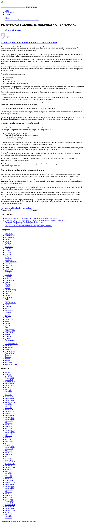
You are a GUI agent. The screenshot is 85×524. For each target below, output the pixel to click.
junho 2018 (8, 516)
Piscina (7, 325)
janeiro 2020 (9, 480)
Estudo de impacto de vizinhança (16, 83)
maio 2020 (8, 475)
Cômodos (8, 254)
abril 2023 (8, 428)
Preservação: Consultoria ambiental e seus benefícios (22, 20)
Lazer (7, 304)
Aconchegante (9, 237)
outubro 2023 (9, 417)
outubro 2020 (9, 465)
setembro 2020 (10, 467)
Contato (7, 14)
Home (7, 11)
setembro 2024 (10, 402)
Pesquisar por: (5, 210)
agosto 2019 (9, 490)
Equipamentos (9, 280)
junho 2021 (8, 452)
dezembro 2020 (10, 462)
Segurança (8, 346)
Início (7, 18)
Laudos (18, 208)
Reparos (7, 338)
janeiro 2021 (9, 460)
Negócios (8, 316)
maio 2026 (8, 374)
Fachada (7, 286)
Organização (9, 319)
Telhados (8, 357)
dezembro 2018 (10, 505)
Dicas (14, 208)
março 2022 (9, 441)
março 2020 (9, 479)
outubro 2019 (9, 486)
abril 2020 (8, 477)
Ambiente (8, 243)
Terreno (7, 359)
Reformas (8, 336)
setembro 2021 (10, 447)
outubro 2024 (9, 400)
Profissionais (9, 332)
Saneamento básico (11, 344)
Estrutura (8, 284)
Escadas (7, 282)
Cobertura (8, 252)
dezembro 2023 (10, 413)
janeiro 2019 (9, 503)
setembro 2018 (10, 510)
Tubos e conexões (11, 364)
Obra (6, 318)
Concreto (8, 256)
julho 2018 (8, 514)
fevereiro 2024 (10, 411)
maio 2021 (8, 454)
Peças (7, 321)
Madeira (7, 308)
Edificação (8, 271)
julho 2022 (8, 436)
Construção (8, 260)
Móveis (7, 314)
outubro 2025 (9, 385)
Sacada (7, 342)
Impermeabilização (11, 290)
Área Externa (9, 245)
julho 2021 (8, 451)
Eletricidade (9, 273)
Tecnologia (8, 355)
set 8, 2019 (4, 38)
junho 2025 (8, 391)
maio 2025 (8, 393)
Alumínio (8, 241)
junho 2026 (8, 372)
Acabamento (9, 234)
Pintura (7, 323)
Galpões (7, 288)
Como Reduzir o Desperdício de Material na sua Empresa (24, 224)
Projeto (7, 334)
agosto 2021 (9, 449)
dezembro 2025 (10, 382)
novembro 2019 (10, 484)
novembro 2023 (10, 415)
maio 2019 (8, 495)
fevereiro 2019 (10, 501)
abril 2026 (8, 376)
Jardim (7, 299)
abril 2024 (8, 408)
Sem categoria (9, 347)
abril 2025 (8, 395)
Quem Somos (9, 12)
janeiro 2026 (9, 380)
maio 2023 (8, 426)
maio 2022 (8, 438)
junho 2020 (8, 473)
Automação (9, 247)
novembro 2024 (10, 398)
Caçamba (8, 250)
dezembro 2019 (10, 482)
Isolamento (8, 297)
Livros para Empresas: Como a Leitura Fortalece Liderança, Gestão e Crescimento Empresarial (36, 220)
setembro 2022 (10, 432)
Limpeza (8, 306)
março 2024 (9, 410)
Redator (8, 36)
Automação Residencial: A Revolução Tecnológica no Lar (24, 222)
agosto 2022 (9, 434)
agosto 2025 (9, 387)
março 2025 (9, 396)
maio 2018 (8, 518)
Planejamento (9, 329)
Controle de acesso (11, 262)
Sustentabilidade (27, 208)
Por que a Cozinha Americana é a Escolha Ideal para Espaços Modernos (28, 226)
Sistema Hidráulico (11, 351)
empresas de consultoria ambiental (30, 59)
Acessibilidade (10, 235)
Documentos (9, 269)
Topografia (8, 360)
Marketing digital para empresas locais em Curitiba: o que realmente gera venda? (31, 218)
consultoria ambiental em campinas (15, 119)
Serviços (8, 349)
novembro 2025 (10, 383)
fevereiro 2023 (10, 430)
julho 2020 (8, 471)
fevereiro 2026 (10, 378)
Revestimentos (10, 340)
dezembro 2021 (10, 445)
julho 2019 (8, 492)
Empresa (8, 276)
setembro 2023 (10, 419)
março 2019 (9, 499)
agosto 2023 (9, 421)
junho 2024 (8, 404)
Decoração (8, 263)
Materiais (8, 312)
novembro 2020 (10, 464)
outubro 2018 (9, 508)
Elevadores (8, 275)
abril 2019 (8, 497)
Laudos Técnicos (10, 303)
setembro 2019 (10, 488)
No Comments (5, 208)
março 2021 (9, 458)
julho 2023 (8, 423)
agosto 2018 (9, 512)
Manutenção (9, 310)
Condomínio (9, 258)
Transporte (8, 362)
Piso (6, 327)
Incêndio (8, 291)
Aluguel (7, 239)
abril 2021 (8, 456)
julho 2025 (8, 389)
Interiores (8, 295)
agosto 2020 (9, 469)
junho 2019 (8, 493)
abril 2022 (8, 439)
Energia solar (9, 278)
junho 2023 (8, 424)
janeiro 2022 (9, 443)
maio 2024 (8, 406)
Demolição (8, 265)
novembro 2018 (10, 507)
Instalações (8, 293)
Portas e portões (10, 331)
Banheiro (8, 249)
